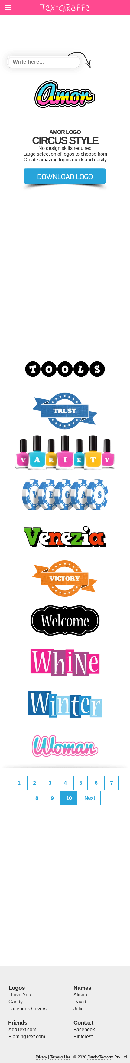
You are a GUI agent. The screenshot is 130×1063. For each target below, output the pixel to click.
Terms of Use (60, 1057)
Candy (15, 1001)
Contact (83, 1022)
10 (69, 798)
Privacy (41, 1057)
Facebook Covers (27, 1008)
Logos (16, 988)
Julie (78, 1008)
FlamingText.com (26, 1036)
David (79, 1001)
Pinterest (83, 1036)
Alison (80, 994)
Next (89, 798)
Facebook (84, 1029)
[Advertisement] (66, 32)
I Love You (19, 994)
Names (82, 988)
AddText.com (22, 1029)
